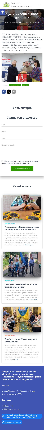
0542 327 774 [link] (7, 406)
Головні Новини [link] (14, 85)
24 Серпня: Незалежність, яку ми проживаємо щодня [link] (21, 285)
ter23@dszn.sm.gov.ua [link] (10, 409)
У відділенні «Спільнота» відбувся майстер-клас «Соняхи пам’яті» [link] (22, 228)
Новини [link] (25, 85)
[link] (2, 12)
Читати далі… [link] (29, 245)
